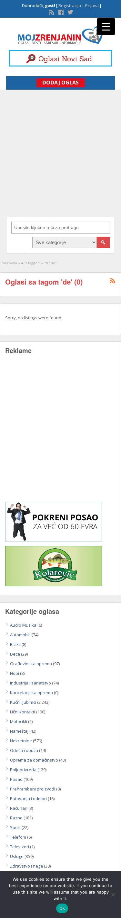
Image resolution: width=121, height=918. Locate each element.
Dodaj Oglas (60, 82)
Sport (15, 827)
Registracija (69, 5)
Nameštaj (19, 731)
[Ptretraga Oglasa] (103, 242)
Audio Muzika (23, 625)
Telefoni (18, 837)
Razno (16, 818)
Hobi (14, 673)
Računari (18, 808)
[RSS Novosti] (51, 11)
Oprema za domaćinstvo (34, 760)
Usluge (17, 856)
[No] (113, 894)
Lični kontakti (22, 712)
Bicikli (15, 644)
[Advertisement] (60, 153)
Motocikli (18, 721)
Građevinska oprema (31, 663)
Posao (16, 779)
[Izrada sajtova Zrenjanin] (53, 540)
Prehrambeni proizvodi (32, 789)
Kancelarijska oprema (31, 692)
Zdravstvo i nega (26, 866)
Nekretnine (21, 741)
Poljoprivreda (23, 769)
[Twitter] (69, 11)
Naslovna (9, 262)
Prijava (92, 5)
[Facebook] (60, 11)
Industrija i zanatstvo (30, 683)
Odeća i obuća (24, 750)
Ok (62, 908)
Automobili (20, 635)
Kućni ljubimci (23, 702)
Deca (15, 654)
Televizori (19, 847)
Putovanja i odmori (28, 798)
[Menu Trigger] (106, 26)
